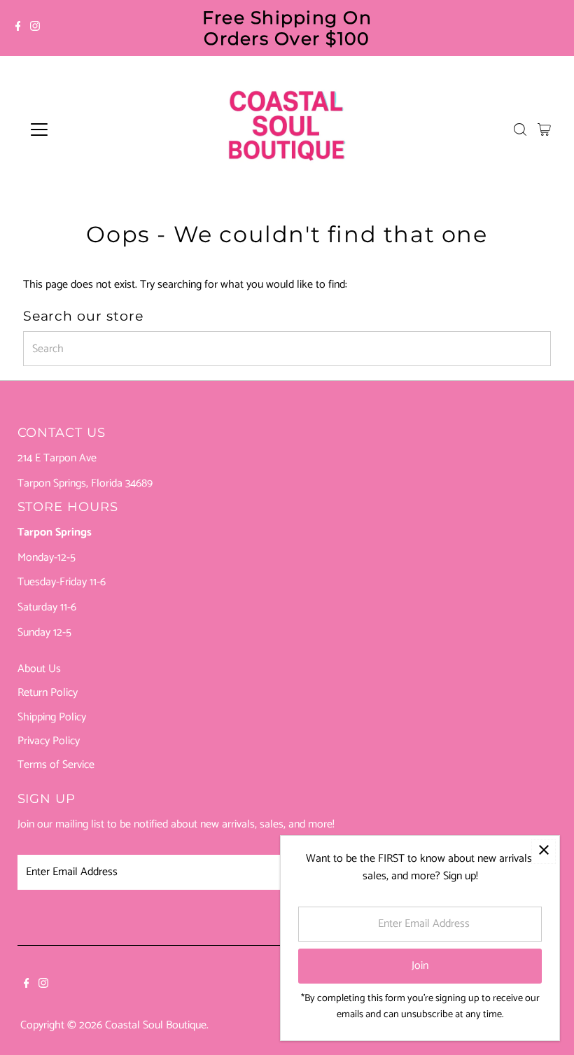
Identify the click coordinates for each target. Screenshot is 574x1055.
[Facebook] (18, 28)
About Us (39, 668)
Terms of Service (56, 764)
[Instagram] (35, 28)
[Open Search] (520, 130)
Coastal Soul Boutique (155, 1025)
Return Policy (48, 692)
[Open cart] (544, 129)
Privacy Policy (49, 741)
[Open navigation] (85, 129)
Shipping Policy (52, 717)
